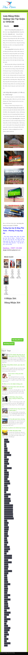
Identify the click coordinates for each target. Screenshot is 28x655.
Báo (5, 457)
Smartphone (7, 619)
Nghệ (6, 579)
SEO (5, 617)
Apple (6, 448)
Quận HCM (7, 608)
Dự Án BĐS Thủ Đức (9, 518)
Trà (5, 636)
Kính (6, 544)
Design (6, 490)
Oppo (6, 592)
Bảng (6, 450)
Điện (6, 520)
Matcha (6, 573)
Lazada (6, 551)
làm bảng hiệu (16, 118)
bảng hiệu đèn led (14, 32)
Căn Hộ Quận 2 (8, 468)
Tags (9, 351)
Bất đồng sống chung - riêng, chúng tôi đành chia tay (16, 398)
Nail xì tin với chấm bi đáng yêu (13, 384)
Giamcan (6, 527)
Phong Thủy (7, 599)
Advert (6, 439)
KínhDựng (7, 546)
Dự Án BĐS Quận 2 (8, 505)
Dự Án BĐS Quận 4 (8, 507)
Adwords (7, 441)
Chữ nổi (6, 472)
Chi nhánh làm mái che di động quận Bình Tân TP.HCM (16, 355)
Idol (6, 538)
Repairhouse (7, 612)
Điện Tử (6, 522)
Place (6, 601)
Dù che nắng (7, 494)
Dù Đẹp (6, 496)
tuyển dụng (7, 643)
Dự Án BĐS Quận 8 (9, 514)
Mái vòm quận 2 (8, 555)
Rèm (5, 610)
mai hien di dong (3, 652)
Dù (5, 492)
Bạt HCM (6, 459)
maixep (6, 568)
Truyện (6, 638)
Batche (6, 461)
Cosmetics (7, 481)
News (6, 577)
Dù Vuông (7, 503)
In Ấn (6, 540)
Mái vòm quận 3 (8, 557)
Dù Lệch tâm (7, 498)
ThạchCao (7, 630)
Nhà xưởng (7, 584)
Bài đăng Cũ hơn (9, 343)
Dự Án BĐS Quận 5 (8, 509)
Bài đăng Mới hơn (17, 339)
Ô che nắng (7, 595)
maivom (6, 566)
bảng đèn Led (11, 34)
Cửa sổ (6, 487)
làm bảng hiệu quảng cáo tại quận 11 (15, 107)
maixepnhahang (8, 571)
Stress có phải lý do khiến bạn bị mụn (15, 427)
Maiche (6, 560)
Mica (6, 575)
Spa (5, 623)
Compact (6, 474)
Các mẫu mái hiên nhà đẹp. (17, 419)
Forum (6, 525)
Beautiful (7, 463)
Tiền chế (6, 634)
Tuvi (5, 641)
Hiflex (6, 533)
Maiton (6, 564)
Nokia (6, 590)
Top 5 (3, 351)
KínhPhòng (7, 549)
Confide (6, 476)
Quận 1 (6, 603)
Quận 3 (6, 606)
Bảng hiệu (7, 452)
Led (5, 553)
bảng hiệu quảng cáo (16, 29)
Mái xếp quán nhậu (15, 430)
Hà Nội (6, 531)
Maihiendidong (8, 562)
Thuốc (6, 632)
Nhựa (6, 586)
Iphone (6, 542)
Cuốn (6, 485)
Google (6, 529)
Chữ (5, 470)
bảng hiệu (10, 49)
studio (6, 625)
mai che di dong (11, 652)
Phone (6, 597)
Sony (6, 621)
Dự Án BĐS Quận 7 (8, 511)
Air (5, 444)
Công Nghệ (7, 483)
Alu (5, 446)
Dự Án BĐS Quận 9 (9, 516)
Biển (6, 465)
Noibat (6, 588)
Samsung (6, 614)
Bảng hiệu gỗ (8, 455)
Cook (6, 479)
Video (6, 645)
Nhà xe (6, 581)
